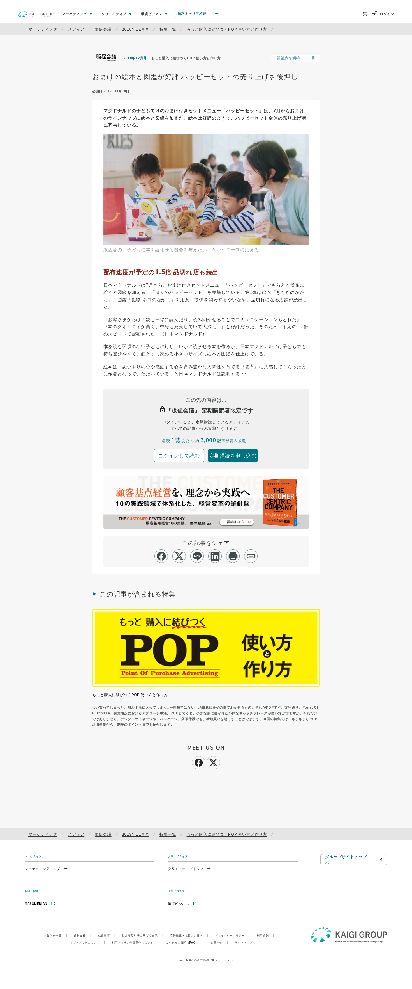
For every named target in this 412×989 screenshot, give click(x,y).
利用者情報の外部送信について (135, 942)
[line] (197, 556)
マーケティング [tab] (74, 13)
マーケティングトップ (42, 868)
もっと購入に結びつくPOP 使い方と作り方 (227, 29)
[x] (179, 556)
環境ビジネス (178, 903)
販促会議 (103, 29)
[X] (213, 762)
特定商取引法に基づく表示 (142, 935)
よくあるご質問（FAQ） (185, 942)
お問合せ (219, 942)
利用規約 (265, 935)
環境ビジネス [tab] (151, 13)
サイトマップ (244, 942)
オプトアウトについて (87, 942)
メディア (76, 29)
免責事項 (106, 935)
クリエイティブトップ (185, 868)
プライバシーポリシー (232, 935)
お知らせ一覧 (55, 935)
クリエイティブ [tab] (113, 13)
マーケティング (42, 29)
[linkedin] (215, 556)
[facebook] (161, 556)
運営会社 (82, 935)
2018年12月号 (135, 29)
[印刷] (233, 556)
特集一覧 (167, 29)
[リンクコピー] (251, 556)
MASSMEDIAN (36, 903)
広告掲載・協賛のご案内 (189, 935)
